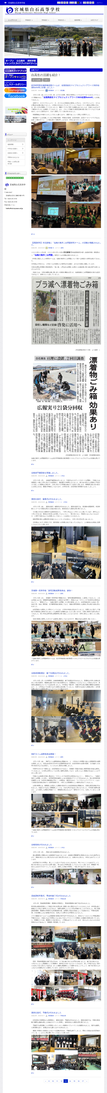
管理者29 (51, 476)
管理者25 (51, 90)
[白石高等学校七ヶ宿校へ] (16, 110)
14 (70, 1081)
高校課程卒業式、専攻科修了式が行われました (51, 895)
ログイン (100, 3)
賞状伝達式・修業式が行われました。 (47, 499)
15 (74, 1081)
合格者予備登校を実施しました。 (45, 472)
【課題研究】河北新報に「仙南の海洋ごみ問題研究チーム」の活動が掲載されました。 (66, 243)
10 (34, 234)
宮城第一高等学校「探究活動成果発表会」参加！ (52, 590)
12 (61, 1081)
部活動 (63, 90)
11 (57, 1081)
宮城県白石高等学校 (16, 2)
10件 (46, 80)
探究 (62, 248)
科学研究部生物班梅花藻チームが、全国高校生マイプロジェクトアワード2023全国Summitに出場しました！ (65, 86)
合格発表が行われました (41, 844)
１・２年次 (64, 502)
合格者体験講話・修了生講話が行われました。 (51, 673)
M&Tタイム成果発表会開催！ (43, 753)
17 (83, 1081)
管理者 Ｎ (51, 248)
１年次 (63, 476)
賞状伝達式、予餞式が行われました (46, 1012)
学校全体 (63, 899)
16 (78, 1081)
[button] (29, 20)
